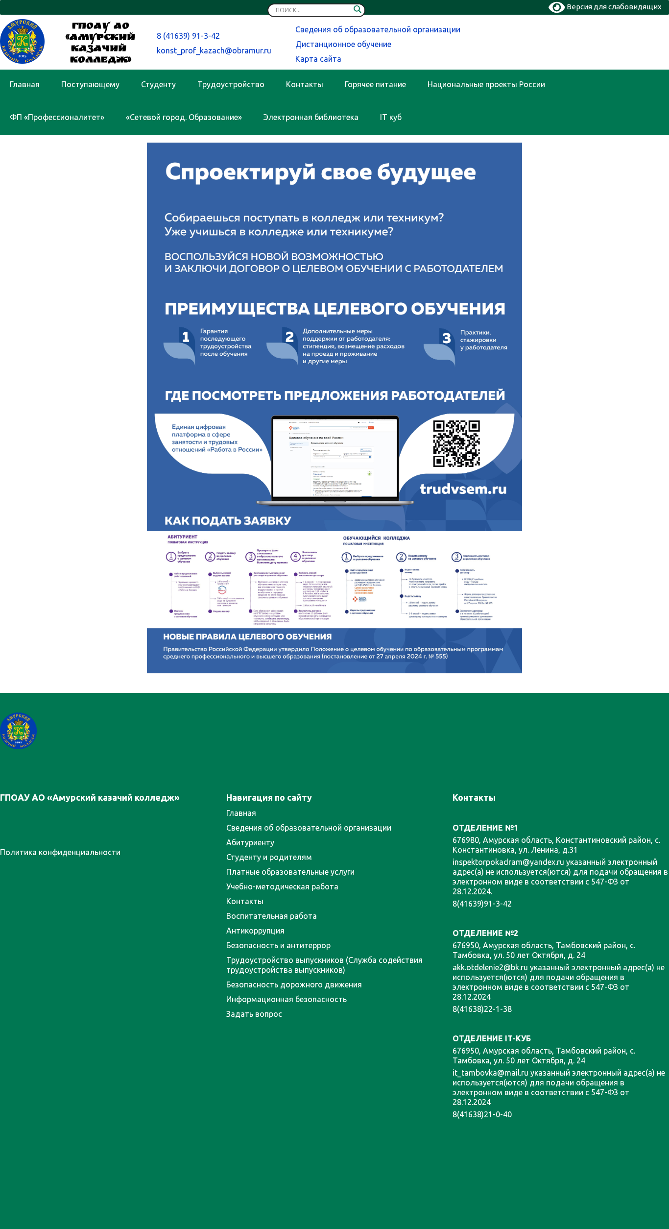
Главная (25, 84)
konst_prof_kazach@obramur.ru (214, 50)
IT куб (391, 117)
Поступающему (90, 84)
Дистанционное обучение (343, 44)
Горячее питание (375, 84)
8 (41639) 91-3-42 (188, 35)
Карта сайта (318, 58)
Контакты (304, 84)
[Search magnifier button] (357, 11)
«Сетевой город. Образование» (184, 117)
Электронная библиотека (310, 117)
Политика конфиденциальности (60, 852)
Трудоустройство (230, 84)
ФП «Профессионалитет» (57, 117)
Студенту (158, 84)
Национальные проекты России (486, 84)
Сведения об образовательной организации (377, 29)
